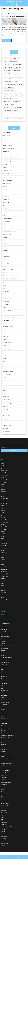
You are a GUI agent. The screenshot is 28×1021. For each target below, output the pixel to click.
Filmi (4, 193)
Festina (4, 189)
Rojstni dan (5, 336)
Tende (4, 364)
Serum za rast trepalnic (8, 342)
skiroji (21, 95)
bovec (5, 55)
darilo (5, 61)
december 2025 (4, 475)
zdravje (16, 110)
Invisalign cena (6, 212)
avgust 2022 (3, 555)
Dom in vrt (5, 170)
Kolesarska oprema (7, 234)
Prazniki (5, 307)
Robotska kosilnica (7, 329)
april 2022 (3, 564)
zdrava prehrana (7, 110)
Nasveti (4, 266)
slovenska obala (7, 98)
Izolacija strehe (6, 221)
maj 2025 (3, 486)
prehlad (20, 84)
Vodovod (5, 393)
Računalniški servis (8, 326)
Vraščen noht (6, 399)
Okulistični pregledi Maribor (10, 278)
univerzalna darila (17, 101)
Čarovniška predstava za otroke (11, 157)
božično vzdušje (13, 55)
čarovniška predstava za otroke (11, 115)
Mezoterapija (6, 263)
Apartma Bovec (7, 132)
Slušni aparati (6, 345)
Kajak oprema (6, 224)
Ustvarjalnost (6, 380)
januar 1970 (3, 602)
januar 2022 (3, 571)
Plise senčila (6, 301)
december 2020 (4, 599)
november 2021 (4, 576)
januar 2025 (3, 496)
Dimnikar (5, 167)
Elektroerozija (6, 183)
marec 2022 (3, 566)
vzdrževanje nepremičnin (9, 403)
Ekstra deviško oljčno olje (9, 173)
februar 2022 (4, 569)
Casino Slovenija (7, 161)
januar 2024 (3, 519)
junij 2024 (3, 510)
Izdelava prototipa (7, 218)
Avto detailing (6, 135)
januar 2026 (3, 472)
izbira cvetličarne (8, 75)
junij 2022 (3, 559)
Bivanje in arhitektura (8, 148)
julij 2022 (3, 557)
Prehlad (4, 313)
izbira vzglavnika (18, 75)
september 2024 (4, 505)
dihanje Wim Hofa (17, 64)
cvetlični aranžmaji (16, 58)
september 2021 (4, 578)
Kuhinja (5, 247)
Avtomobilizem (6, 138)
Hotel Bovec (6, 202)
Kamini (4, 228)
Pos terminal (6, 304)
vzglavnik (13, 104)
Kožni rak (5, 243)
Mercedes (5, 259)
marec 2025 (3, 491)
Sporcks (5, 352)
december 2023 (4, 522)
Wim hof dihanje (7, 415)
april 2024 (3, 515)
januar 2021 (3, 597)
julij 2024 (3, 508)
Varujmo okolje (14, 1)
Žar (3, 422)
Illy (3, 205)
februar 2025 (4, 494)
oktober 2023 (4, 526)
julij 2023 (3, 531)
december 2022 (4, 548)
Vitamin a (5, 387)
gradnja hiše (17, 70)
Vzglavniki (5, 409)
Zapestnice (5, 418)
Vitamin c (5, 390)
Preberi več (7, 41)
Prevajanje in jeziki (8, 320)
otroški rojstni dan (8, 81)
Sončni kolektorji (7, 348)
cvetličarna (6, 58)
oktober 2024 (4, 503)
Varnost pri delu (7, 383)
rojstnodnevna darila (8, 90)
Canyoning (5, 154)
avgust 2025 (3, 482)
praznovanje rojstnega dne (10, 84)
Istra (4, 215)
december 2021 (4, 573)
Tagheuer (5, 358)
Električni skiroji (7, 177)
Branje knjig (6, 151)
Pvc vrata (5, 323)
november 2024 (4, 501)
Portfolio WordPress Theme (10, 857)
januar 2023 (3, 545)
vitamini (6, 104)
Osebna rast (6, 291)
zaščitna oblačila (18, 107)
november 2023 (4, 524)
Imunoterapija (6, 208)
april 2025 (3, 489)
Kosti (4, 240)
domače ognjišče (19, 67)
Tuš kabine (5, 377)
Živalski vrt (6, 428)
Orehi (4, 288)
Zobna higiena (6, 431)
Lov (4, 253)
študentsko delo (19, 118)
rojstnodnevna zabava (9, 93)
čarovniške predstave (8, 118)
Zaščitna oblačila (7, 425)
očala (16, 81)
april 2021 (3, 590)
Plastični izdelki (7, 298)
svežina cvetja (7, 101)
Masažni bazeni (7, 256)
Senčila (4, 339)
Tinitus (4, 368)
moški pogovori (17, 78)
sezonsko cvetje (13, 95)
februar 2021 (4, 595)
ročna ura (19, 93)
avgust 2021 (3, 580)
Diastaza (5, 164)
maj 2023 (3, 536)
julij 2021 (3, 583)
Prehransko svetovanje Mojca (10, 317)
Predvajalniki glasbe (8, 310)
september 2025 (4, 479)
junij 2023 (3, 533)
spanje (15, 98)
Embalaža (5, 186)
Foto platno (5, 196)
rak (4, 87)
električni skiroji (7, 70)
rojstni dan (10, 87)
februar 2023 (4, 543)
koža (10, 78)
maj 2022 (3, 562)
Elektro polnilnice (7, 180)
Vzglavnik (5, 406)
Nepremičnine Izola (8, 269)
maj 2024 (3, 512)
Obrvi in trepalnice (7, 275)
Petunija (5, 294)
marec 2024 (3, 517)
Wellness (5, 412)
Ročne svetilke (6, 333)
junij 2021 (3, 585)
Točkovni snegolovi (8, 371)
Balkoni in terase (7, 142)
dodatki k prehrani (8, 67)
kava (5, 78)
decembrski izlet (13, 61)
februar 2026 (4, 470)
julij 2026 (3, 463)
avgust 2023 (3, 529)
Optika (4, 285)
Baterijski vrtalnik (7, 145)
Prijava (2, 614)
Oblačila (5, 272)
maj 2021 (3, 588)
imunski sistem (16, 73)
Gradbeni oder (6, 199)
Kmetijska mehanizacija (9, 231)
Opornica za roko (7, 282)
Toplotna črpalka (7, 374)
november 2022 (4, 550)
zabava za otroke (8, 107)
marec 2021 (3, 592)
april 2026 (3, 468)
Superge (5, 355)
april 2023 (3, 538)
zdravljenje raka (7, 113)
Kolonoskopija (6, 237)
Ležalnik (5, 250)
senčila (5, 95)
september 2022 (4, 552)
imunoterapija (7, 73)
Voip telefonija (6, 396)
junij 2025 (3, 484)
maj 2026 (3, 465)
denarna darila (7, 64)
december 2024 (4, 498)
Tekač (4, 361)
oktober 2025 (4, 477)
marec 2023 (3, 541)
